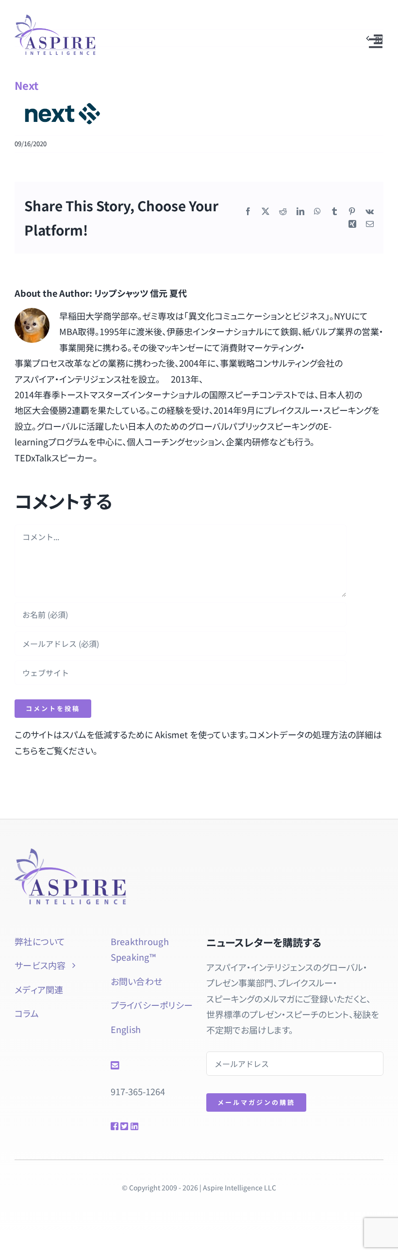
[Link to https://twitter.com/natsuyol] (121, 1126)
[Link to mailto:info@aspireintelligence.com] (149, 1065)
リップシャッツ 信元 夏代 (140, 293)
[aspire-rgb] (55, 19)
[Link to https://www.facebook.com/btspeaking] (112, 1126)
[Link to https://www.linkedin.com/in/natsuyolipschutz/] (141, 1126)
